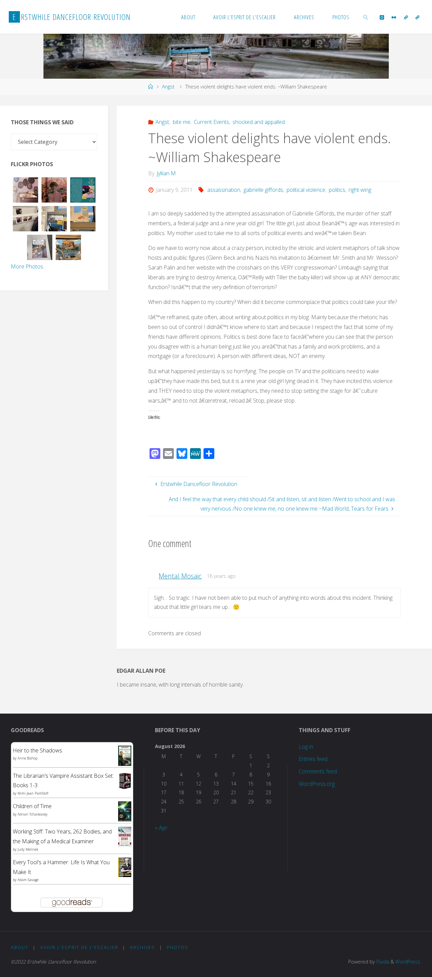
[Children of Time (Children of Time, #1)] (124, 811)
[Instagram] (382, 17)
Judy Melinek (28, 849)
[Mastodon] (417, 17)
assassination (223, 190)
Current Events (211, 122)
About (19, 947)
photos (177, 947)
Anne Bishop (27, 758)
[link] (365, 17)
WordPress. (408, 961)
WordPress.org (317, 784)
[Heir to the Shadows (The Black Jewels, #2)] (124, 755)
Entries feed (313, 759)
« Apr (161, 827)
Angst (168, 86)
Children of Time (32, 806)
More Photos (27, 266)
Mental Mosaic (180, 576)
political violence (306, 190)
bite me (181, 122)
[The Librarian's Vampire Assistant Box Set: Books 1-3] (124, 780)
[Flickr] (394, 17)
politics (337, 190)
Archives (142, 947)
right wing (360, 190)
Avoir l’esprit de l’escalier (79, 947)
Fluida (382, 961)
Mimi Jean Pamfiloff (33, 793)
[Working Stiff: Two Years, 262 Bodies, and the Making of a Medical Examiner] (124, 836)
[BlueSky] (406, 17)
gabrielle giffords (263, 190)
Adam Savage (28, 879)
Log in (306, 746)
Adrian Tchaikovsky (33, 814)
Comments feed (318, 771)
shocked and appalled (259, 122)
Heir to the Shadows (37, 750)
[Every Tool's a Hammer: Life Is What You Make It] (124, 866)
